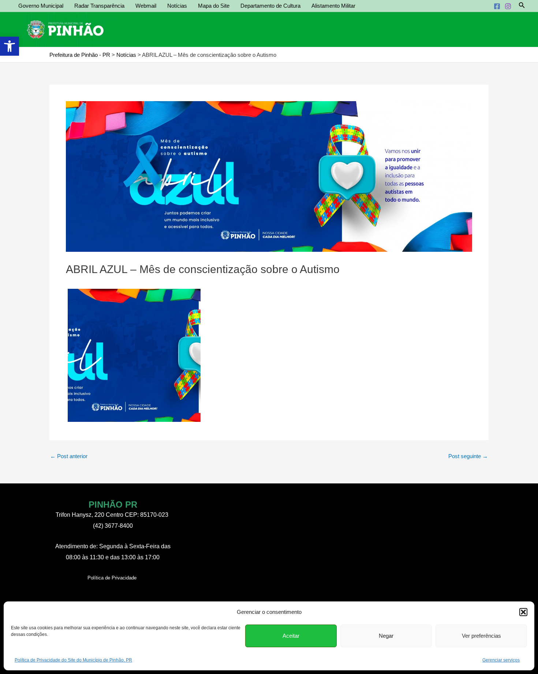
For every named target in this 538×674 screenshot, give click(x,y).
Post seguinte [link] (468, 456)
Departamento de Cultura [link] (270, 6)
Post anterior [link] (68, 456)
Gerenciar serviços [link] (501, 660)
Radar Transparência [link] (99, 6)
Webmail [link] (145, 6)
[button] (523, 612)
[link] (9, 46)
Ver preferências (481, 636)
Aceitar (291, 636)
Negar (386, 636)
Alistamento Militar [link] (333, 6)
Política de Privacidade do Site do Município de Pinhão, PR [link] (73, 660)
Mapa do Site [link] (213, 6)
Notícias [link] (177, 6)
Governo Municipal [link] (40, 6)
